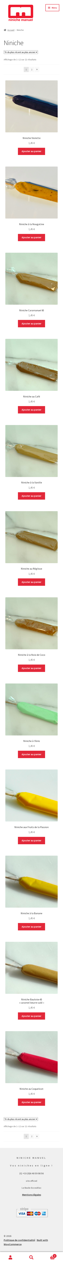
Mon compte (10, 1257)
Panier (48, 1254)
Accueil (10, 30)
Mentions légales (31, 1194)
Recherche (31, 1257)
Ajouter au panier (31, 151)
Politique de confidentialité (19, 1240)
